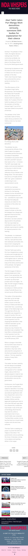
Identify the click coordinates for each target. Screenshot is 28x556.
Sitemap (24, 550)
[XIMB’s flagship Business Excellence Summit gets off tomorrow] (6, 489)
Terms (14, 550)
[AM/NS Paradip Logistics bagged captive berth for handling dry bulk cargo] (6, 497)
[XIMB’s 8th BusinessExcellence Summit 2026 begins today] (6, 480)
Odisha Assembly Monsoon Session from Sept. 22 (18, 503)
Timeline (14, 552)
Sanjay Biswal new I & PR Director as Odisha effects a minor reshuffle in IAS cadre (18, 513)
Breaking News (18, 43)
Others (16, 46)
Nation (11, 46)
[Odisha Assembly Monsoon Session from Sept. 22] (6, 505)
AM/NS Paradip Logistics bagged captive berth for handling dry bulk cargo (18, 496)
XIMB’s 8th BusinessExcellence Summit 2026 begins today (18, 480)
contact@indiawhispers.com (14, 543)
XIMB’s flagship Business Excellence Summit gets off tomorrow (18, 488)
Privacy (18, 550)
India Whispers (16, 547)
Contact (9, 550)
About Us (3, 550)
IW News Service (16, 41)
